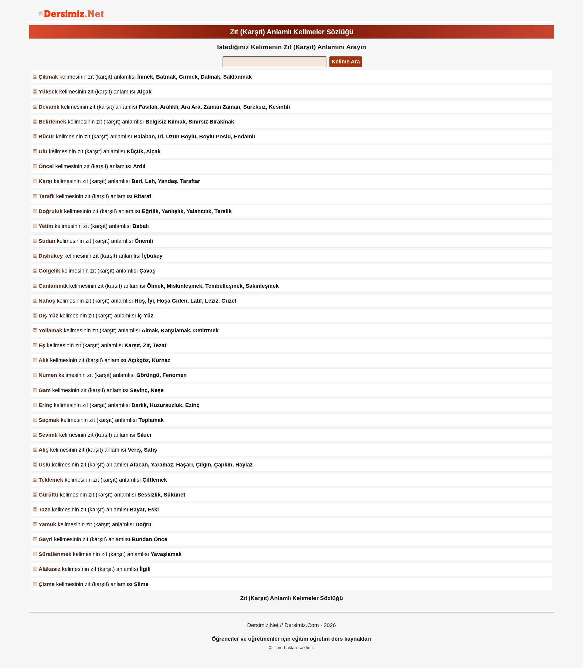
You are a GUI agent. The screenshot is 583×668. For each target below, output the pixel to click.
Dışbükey (51, 256)
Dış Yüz (48, 316)
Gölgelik (49, 271)
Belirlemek (52, 122)
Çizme (47, 584)
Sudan (47, 241)
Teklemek (51, 480)
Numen (48, 375)
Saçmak (49, 420)
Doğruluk (51, 211)
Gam (45, 390)
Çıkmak (48, 77)
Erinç (45, 405)
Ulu (43, 151)
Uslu (44, 465)
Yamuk (47, 524)
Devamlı (49, 107)
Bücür (46, 137)
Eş (42, 345)
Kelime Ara (346, 62)
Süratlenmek (55, 554)
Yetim (46, 226)
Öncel (46, 166)
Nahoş (47, 301)
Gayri (46, 539)
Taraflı (47, 196)
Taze (44, 510)
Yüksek (48, 92)
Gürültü (48, 495)
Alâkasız (49, 569)
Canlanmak (53, 286)
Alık (44, 360)
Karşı (45, 181)
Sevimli (48, 435)
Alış (44, 450)
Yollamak (50, 330)
